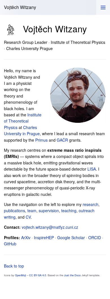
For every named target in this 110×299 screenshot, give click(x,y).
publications (14, 210)
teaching (68, 210)
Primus (41, 140)
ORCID (94, 237)
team (31, 210)
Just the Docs (72, 275)
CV (28, 217)
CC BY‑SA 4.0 (37, 275)
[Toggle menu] (103, 7)
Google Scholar (71, 237)
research (90, 204)
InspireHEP (44, 237)
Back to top (14, 266)
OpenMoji (20, 275)
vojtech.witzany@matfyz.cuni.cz (50, 227)
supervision (49, 210)
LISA (91, 169)
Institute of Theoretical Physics (22, 121)
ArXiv (25, 237)
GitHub (10, 243)
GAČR (62, 140)
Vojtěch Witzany (20, 7)
